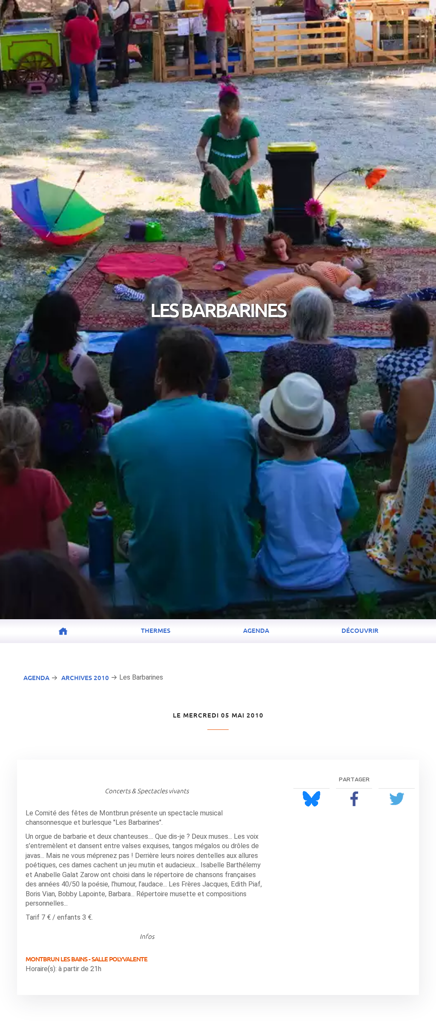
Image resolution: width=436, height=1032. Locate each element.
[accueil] (63, 631)
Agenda (256, 630)
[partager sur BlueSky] (311, 798)
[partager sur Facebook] (354, 798)
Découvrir (360, 630)
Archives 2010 (85, 677)
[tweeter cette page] (397, 798)
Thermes (155, 630)
